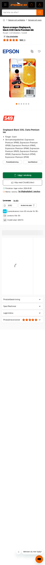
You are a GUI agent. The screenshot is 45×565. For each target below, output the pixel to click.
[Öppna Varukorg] (31, 5)
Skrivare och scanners (36, 20)
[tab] (16, 104)
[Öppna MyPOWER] (39, 5)
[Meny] (5, 5)
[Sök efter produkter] (39, 12)
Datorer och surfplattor (16, 20)
